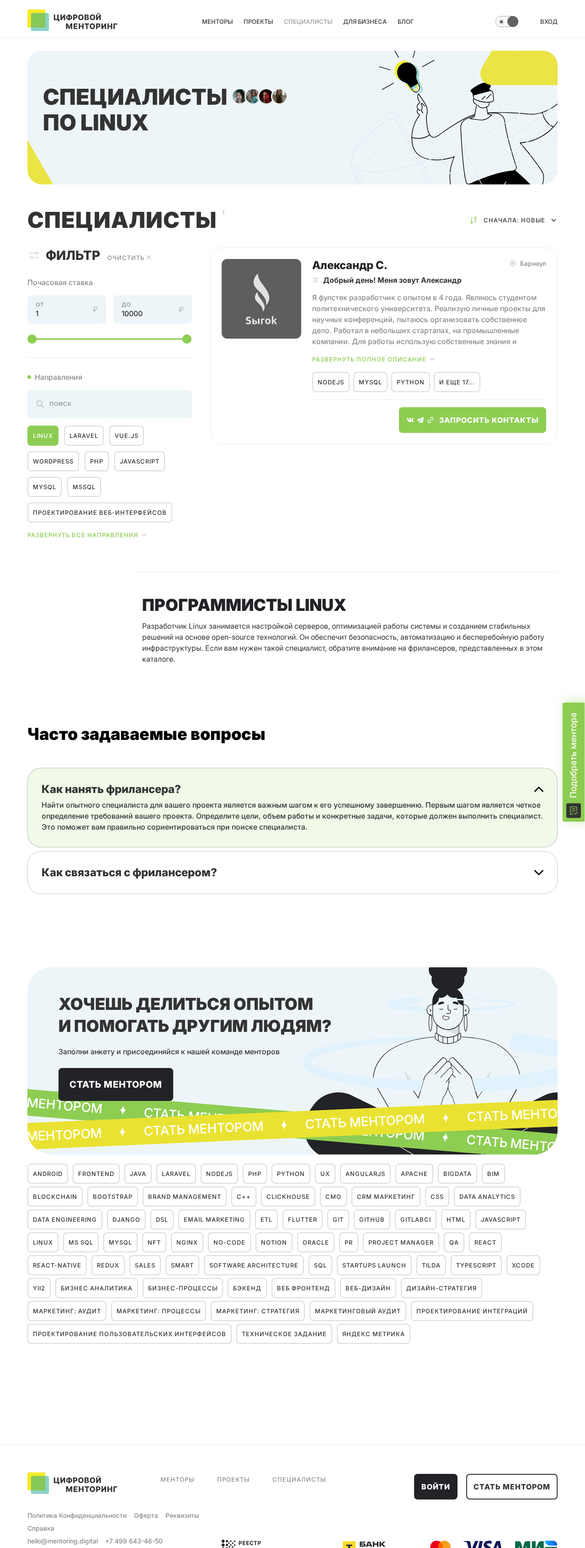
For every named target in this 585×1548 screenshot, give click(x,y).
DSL (162, 1219)
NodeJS (331, 382)
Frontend (96, 1173)
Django (126, 1219)
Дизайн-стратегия (441, 1288)
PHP (96, 461)
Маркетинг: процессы (159, 1311)
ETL (266, 1219)
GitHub (372, 1219)
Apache (414, 1173)
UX (325, 1173)
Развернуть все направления (82, 535)
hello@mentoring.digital (62, 1541)
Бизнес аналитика (97, 1288)
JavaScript (140, 461)
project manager (401, 1242)
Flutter (302, 1219)
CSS (437, 1196)
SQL (320, 1265)
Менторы (217, 21)
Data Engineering (65, 1219)
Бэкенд (247, 1288)
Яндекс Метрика (373, 1334)
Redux (108, 1265)
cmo (333, 1196)
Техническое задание (284, 1334)
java (138, 1173)
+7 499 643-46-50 (134, 1541)
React (485, 1242)
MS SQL (81, 1242)
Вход (549, 21)
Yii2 (39, 1288)
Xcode (523, 1265)
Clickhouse (288, 1196)
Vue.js (126, 435)
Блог (406, 21)
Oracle (316, 1242)
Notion (274, 1242)
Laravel (83, 435)
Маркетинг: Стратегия (257, 1311)
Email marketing (214, 1219)
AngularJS (365, 1173)
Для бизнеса (365, 21)
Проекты (258, 21)
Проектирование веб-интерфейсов (100, 512)
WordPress (53, 461)
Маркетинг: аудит (67, 1311)
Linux (43, 435)
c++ (244, 1196)
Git (338, 1219)
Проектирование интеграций (472, 1311)
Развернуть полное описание (369, 359)
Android (48, 1173)
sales (145, 1265)
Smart (182, 1265)
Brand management (184, 1196)
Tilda (431, 1265)
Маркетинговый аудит (358, 1311)
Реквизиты (182, 1515)
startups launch (374, 1265)
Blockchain (55, 1196)
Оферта (146, 1515)
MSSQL (84, 487)
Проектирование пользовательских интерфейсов (129, 1334)
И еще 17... (457, 382)
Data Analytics (487, 1196)
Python (411, 382)
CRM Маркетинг (386, 1196)
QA (454, 1242)
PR (349, 1242)
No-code (229, 1242)
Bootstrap (113, 1196)
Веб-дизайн (368, 1288)
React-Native (57, 1265)
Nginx (187, 1242)
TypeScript (476, 1265)
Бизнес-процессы (183, 1288)
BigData (457, 1173)
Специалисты (308, 21)
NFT (154, 1242)
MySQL (44, 487)
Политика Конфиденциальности (77, 1515)
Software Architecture (253, 1265)
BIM (493, 1173)
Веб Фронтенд (303, 1288)
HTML (456, 1219)
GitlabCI (415, 1219)
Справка (40, 1528)
